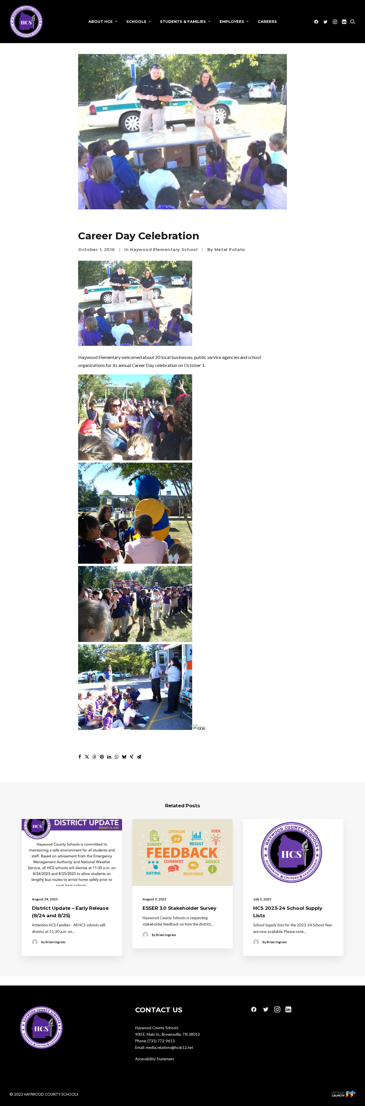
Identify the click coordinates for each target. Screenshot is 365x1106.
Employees (232, 21)
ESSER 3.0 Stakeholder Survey (179, 908)
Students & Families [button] (183, 21)
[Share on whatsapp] (116, 756)
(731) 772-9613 (161, 1041)
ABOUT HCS (100, 21)
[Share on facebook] (79, 756)
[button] (317, 21)
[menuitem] (102, 21)
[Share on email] (138, 756)
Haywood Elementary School (164, 249)
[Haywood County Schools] (26, 21)
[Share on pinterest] (101, 756)
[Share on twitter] (87, 756)
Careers (267, 21)
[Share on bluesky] (124, 756)
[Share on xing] (131, 756)
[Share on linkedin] (109, 756)
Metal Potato (229, 249)
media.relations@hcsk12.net (169, 1047)
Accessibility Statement (154, 1059)
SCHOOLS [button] (136, 21)
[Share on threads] (94, 756)
